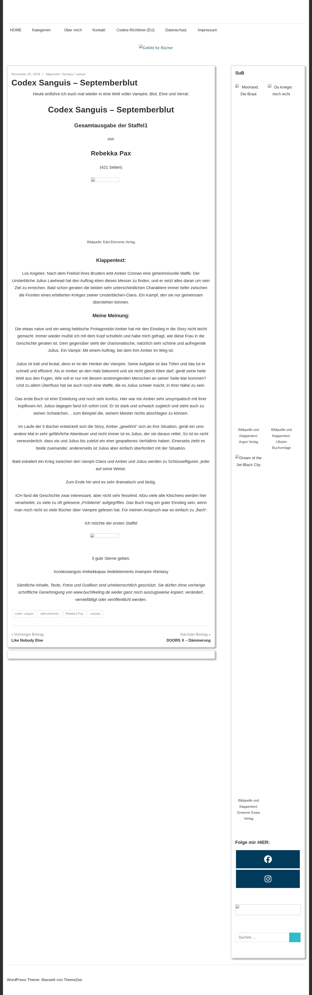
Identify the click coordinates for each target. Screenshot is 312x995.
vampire (95, 613)
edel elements (49, 613)
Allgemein (53, 74)
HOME (15, 30)
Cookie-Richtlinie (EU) (135, 30)
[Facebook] (268, 859)
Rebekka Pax (74, 613)
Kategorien (41, 30)
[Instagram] (268, 879)
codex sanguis (24, 613)
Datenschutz (176, 30)
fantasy (68, 74)
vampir (81, 74)
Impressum (207, 30)
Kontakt (99, 30)
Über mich (73, 30)
